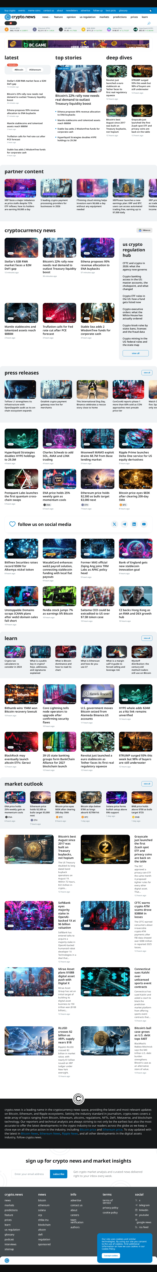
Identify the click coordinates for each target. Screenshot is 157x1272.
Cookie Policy (110, 1212)
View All (147, 372)
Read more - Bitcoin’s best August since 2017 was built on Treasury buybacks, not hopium (116, 111)
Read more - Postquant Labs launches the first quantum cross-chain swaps (21, 479)
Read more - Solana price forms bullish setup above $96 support (116, 797)
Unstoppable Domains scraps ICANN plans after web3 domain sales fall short (21, 615)
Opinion (71, 17)
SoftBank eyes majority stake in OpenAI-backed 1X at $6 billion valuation (67, 915)
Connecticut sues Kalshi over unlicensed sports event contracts (142, 978)
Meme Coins (34, 10)
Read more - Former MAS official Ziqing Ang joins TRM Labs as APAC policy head (97, 549)
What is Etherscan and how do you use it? (90, 663)
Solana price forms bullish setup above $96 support (116, 809)
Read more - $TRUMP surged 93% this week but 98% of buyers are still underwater (142, 71)
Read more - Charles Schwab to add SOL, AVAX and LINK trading (59, 439)
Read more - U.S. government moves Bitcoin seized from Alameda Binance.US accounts (97, 694)
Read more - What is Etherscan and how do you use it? (91, 652)
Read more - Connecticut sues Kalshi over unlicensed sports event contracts (105, 981)
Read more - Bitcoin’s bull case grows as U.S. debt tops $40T (105, 1040)
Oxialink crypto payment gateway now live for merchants (54, 404)
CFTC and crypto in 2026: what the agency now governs (135, 266)
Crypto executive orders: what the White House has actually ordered (133, 313)
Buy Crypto (10, 10)
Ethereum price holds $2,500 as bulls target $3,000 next (95, 496)
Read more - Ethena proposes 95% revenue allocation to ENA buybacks (97, 248)
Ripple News (70, 1133)
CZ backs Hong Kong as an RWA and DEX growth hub (135, 613)
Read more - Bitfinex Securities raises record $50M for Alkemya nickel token (21, 549)
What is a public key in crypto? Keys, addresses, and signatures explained (38, 666)
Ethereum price (43, 29)
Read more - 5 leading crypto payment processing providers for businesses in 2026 (56, 188)
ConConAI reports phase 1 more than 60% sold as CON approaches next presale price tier (127, 406)
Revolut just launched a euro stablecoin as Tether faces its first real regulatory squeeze (116, 88)
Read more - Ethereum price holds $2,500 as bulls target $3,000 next (97, 479)
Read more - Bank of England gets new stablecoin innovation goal (136, 549)
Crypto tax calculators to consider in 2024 (13, 663)
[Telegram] (124, 524)
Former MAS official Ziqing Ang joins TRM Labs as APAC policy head (95, 568)
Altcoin (42, 1229)
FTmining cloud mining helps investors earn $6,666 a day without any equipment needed (92, 205)
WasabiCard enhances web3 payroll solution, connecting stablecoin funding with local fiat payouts (58, 570)
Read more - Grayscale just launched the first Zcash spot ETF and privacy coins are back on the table (142, 111)
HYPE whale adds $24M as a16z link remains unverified (134, 711)
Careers (75, 1215)
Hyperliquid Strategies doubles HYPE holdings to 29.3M (20, 456)
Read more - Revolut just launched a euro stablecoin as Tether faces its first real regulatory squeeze (116, 71)
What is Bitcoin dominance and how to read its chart (63, 665)
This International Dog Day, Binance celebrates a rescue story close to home (91, 404)
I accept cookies (111, 1255)
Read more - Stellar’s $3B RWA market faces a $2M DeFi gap (21, 248)
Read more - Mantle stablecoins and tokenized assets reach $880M (21, 313)
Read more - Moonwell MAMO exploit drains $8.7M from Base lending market (97, 439)
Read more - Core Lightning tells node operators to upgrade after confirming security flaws (59, 694)
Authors (75, 1227)
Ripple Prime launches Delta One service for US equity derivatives (135, 456)
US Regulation (88, 17)
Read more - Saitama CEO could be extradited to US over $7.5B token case (97, 596)
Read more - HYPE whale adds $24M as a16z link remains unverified (136, 694)
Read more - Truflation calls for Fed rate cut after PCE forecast (59, 313)
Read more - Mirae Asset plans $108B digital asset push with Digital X (29, 981)
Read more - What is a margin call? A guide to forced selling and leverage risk (116, 652)
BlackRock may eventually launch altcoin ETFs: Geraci (18, 759)
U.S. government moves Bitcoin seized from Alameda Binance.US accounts (97, 713)
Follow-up (98, 10)
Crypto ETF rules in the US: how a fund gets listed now (134, 299)
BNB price (91, 29)
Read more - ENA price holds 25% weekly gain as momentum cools (59, 479)
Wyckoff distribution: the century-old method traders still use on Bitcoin (141, 666)
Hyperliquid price (143, 29)
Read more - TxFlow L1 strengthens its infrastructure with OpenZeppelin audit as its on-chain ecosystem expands (20, 389)
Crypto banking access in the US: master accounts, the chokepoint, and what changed (135, 283)
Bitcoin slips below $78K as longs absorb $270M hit (91, 809)
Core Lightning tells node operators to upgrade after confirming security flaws (56, 715)
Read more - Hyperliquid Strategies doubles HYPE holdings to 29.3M (21, 439)
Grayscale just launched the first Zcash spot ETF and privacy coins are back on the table (142, 125)
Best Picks (111, 10)
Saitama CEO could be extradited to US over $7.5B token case (95, 613)
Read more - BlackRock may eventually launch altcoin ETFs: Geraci (21, 742)
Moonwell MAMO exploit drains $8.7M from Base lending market (97, 456)
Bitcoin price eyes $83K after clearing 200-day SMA (134, 496)
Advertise (85, 10)
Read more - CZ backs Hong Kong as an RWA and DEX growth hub (136, 596)
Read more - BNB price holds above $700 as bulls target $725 (142, 797)
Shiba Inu (43, 1219)
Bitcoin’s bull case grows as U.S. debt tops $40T (142, 1033)
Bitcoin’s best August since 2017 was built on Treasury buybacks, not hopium (116, 125)
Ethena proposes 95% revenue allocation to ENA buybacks (95, 265)
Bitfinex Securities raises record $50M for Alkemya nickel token (21, 566)
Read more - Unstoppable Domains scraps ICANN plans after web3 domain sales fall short (21, 596)
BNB (136, 817)
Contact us (48, 10)
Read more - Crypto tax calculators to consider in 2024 (15, 652)
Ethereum (85, 505)
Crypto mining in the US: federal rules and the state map (135, 342)
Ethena (47, 505)
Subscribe (58, 1174)
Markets (104, 17)
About (60, 10)
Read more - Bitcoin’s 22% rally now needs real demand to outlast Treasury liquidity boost (59, 248)
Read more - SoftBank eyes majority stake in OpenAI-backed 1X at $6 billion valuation (29, 915)
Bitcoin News (29, 1133)
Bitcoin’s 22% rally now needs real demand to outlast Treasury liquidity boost (77, 100)
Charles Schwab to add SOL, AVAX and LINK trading (58, 456)
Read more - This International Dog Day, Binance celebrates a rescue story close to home (92, 389)
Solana (42, 1210)
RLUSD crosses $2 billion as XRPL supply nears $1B (66, 1035)
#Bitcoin (19, 69)
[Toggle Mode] (150, 10)
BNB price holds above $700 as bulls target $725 (142, 809)
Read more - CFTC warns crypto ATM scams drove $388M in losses (105, 915)
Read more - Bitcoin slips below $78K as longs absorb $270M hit (91, 797)
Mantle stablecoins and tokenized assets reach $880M (20, 330)
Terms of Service (108, 1201)
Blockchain (44, 1224)
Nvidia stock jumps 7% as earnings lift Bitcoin (58, 611)
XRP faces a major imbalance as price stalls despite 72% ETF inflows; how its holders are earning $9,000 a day (20, 205)
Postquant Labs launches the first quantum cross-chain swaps (21, 496)
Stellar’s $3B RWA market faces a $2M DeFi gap (18, 265)
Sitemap (9, 1249)
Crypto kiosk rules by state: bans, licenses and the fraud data (135, 328)
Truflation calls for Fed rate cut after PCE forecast (58, 330)
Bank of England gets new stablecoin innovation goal (133, 566)
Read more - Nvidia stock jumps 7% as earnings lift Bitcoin (59, 596)
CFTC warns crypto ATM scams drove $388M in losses (142, 910)
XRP (40, 1215)
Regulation (44, 1239)
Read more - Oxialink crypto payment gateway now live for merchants (56, 389)
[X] (114, 524)
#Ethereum (35, 69)
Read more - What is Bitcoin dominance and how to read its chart (65, 652)
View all (136, 353)
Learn (145, 17)
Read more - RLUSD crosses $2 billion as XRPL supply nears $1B (29, 1040)
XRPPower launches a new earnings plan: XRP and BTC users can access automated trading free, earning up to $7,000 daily (127, 206)
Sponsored (44, 1244)
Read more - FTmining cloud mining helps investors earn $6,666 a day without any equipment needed (92, 188)
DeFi (40, 1234)
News (45, 17)
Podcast (9, 1239)
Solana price (118, 29)
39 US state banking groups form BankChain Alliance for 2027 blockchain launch (59, 761)
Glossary (123, 10)
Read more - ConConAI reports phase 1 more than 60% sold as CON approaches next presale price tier (128, 389)
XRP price (68, 29)
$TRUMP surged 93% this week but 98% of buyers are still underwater (141, 85)
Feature (58, 17)
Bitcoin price (16, 29)
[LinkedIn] (134, 524)
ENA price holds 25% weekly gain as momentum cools (56, 496)
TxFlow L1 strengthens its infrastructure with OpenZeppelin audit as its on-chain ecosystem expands (20, 406)
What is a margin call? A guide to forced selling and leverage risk (115, 665)
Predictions (120, 17)
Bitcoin (123, 505)
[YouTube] (144, 524)
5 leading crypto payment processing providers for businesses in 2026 (54, 203)
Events (21, 10)
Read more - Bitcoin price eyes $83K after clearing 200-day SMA (136, 479)
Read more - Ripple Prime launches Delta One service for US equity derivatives (136, 439)
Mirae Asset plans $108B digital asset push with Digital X (66, 976)
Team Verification (77, 1221)
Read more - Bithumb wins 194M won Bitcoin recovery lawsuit (21, 694)
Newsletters (72, 10)
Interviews (10, 1244)
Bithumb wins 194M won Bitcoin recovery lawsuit (21, 709)
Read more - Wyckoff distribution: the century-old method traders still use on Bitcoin (142, 652)
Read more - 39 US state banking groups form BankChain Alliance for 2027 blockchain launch (59, 742)
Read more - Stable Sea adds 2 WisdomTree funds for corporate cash (97, 313)
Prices (134, 17)
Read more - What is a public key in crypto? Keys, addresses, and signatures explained (40, 652)
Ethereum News (50, 1133)
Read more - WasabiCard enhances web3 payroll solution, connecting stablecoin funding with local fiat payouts (59, 549)
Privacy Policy (110, 1207)
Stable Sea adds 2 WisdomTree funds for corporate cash (96, 330)
